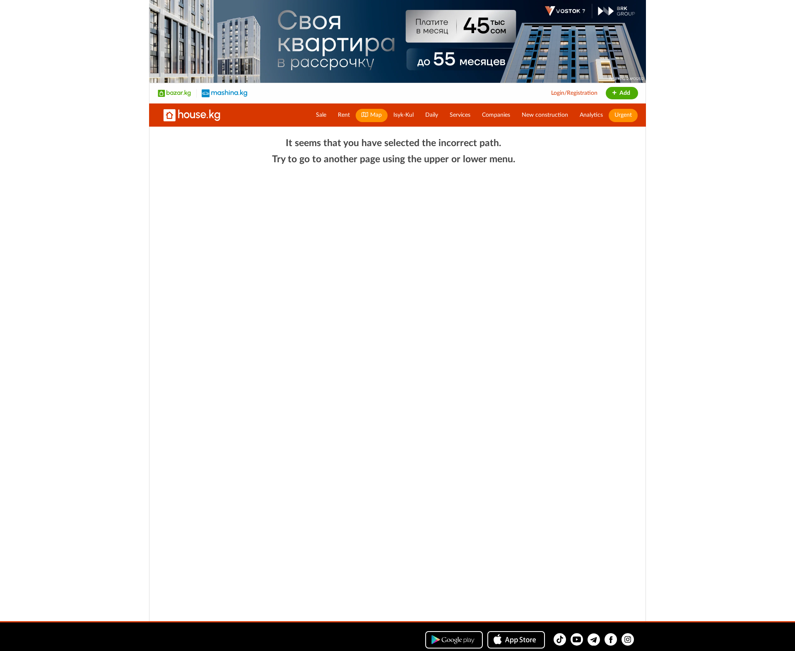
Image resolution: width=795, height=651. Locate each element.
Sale (321, 115)
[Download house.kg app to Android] (454, 640)
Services (460, 115)
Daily (431, 115)
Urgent (623, 115)
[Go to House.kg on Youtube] (577, 639)
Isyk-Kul (403, 115)
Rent (344, 115)
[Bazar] (174, 93)
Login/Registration (574, 93)
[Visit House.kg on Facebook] (611, 639)
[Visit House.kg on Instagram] (628, 639)
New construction (545, 115)
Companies (496, 115)
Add (624, 93)
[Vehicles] (224, 93)
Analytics (591, 115)
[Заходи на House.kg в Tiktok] (560, 639)
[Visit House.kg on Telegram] (594, 639)
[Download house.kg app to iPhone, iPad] (516, 640)
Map (375, 115)
